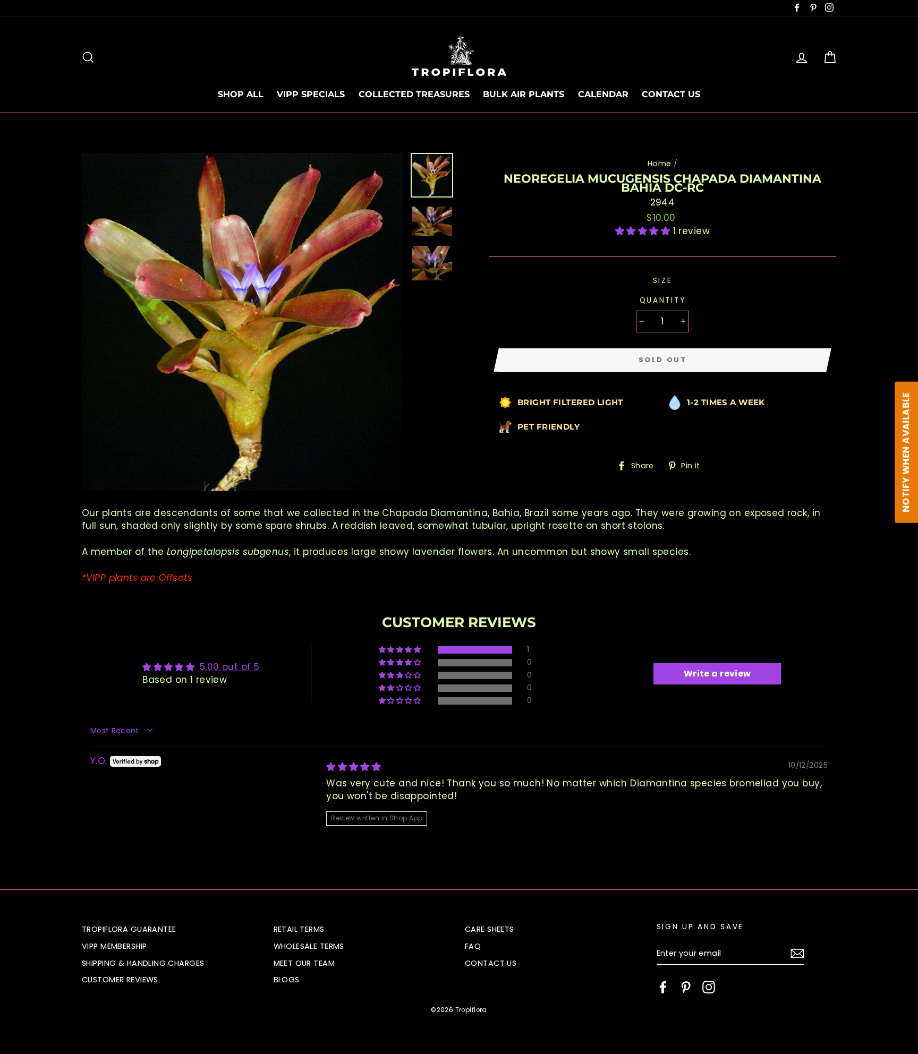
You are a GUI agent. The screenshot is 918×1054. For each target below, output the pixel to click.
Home (660, 163)
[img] (353, 766)
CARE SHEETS (489, 929)
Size (663, 281)
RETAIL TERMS (299, 929)
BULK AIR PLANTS (523, 94)
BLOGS (287, 979)
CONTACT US (671, 94)
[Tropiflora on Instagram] (708, 987)
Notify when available (905, 452)
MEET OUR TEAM (304, 963)
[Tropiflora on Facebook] (663, 987)
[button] (644, 231)
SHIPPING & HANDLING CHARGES (143, 963)
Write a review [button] (717, 673)
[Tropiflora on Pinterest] (685, 987)
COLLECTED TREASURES (414, 94)
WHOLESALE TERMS (309, 946)
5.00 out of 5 (230, 667)
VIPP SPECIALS (311, 94)
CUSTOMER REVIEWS (120, 979)
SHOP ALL (241, 94)
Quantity (663, 300)
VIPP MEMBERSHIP (114, 946)
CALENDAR (603, 94)
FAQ (473, 946)
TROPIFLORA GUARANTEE (129, 929)
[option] (242, 322)
